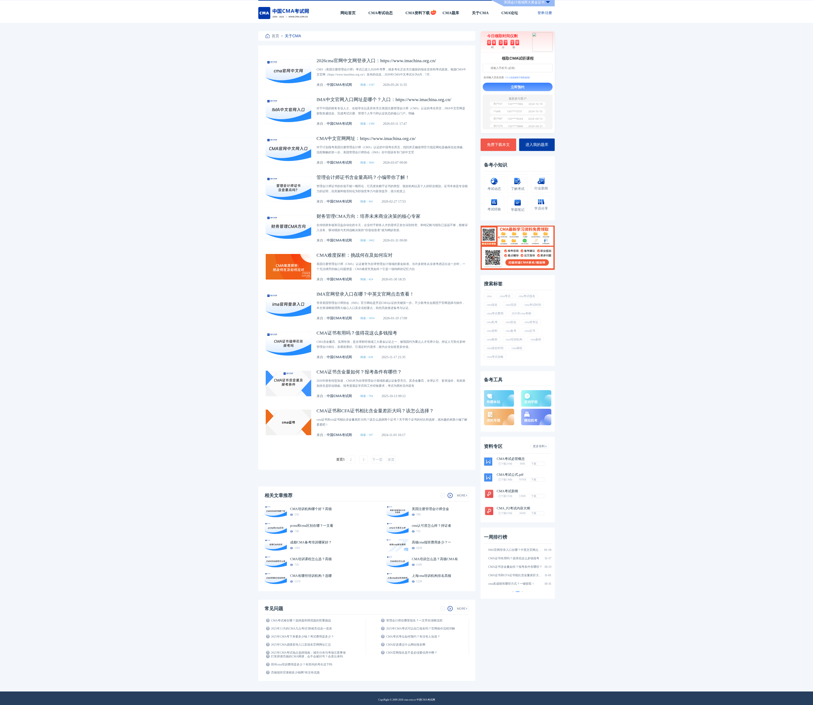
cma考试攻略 (495, 356)
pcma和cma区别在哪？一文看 (311, 525)
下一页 (377, 459)
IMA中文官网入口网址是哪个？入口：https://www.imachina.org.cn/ (384, 99)
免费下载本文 (498, 145)
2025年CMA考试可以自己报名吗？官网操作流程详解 (420, 628)
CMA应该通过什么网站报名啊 (405, 644)
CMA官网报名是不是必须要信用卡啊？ (411, 652)
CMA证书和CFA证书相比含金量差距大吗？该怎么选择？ (375, 410)
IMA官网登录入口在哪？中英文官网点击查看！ (365, 294)
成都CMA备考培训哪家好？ (311, 542)
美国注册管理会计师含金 (430, 509)
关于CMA (480, 13)
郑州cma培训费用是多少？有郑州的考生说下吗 (301, 664)
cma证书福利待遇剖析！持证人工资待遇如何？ (515, 575)
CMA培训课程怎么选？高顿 (311, 559)
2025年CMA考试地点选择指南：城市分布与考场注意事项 (308, 652)
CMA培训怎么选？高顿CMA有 (435, 559)
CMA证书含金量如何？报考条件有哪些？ (359, 371)
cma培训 (511, 304)
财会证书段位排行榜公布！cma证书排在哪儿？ (515, 583)
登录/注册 (545, 13)
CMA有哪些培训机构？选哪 (311, 575)
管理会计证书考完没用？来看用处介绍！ (515, 558)
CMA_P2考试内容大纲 (513, 508)
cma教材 (492, 339)
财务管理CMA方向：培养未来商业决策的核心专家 (368, 216)
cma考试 (505, 296)
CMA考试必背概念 (511, 459)
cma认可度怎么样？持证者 (431, 525)
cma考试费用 (495, 313)
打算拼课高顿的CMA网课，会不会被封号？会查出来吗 (307, 656)
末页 (391, 459)
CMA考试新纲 (507, 491)
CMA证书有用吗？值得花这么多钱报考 (357, 333)
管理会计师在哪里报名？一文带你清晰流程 (414, 620)
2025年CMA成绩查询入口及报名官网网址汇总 (301, 644)
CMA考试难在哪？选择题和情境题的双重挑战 (301, 620)
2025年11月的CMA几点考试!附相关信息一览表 (301, 628)
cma (489, 296)
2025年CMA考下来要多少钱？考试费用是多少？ (302, 636)
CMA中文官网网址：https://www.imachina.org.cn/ (366, 138)
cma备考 (511, 330)
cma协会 (511, 322)
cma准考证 (531, 322)
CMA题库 (450, 13)
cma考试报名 (526, 296)
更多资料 (539, 446)
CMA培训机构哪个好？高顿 (311, 509)
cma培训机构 (514, 339)
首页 (275, 36)
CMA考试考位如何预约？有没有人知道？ (413, 636)
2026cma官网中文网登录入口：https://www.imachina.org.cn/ (376, 60)
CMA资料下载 (417, 13)
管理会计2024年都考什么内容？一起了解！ (515, 566)
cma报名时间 (495, 348)
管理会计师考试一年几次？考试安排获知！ (515, 549)
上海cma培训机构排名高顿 (431, 575)
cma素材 (535, 339)
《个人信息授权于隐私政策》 (517, 77)
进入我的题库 (536, 145)
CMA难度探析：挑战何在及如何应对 (355, 255)
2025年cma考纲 (521, 313)
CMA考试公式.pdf (510, 474)
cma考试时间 (532, 304)
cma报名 (492, 304)
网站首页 (348, 13)
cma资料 (492, 330)
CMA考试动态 (380, 13)
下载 (533, 463)
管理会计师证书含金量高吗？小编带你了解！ (363, 177)
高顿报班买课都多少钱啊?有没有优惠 (295, 672)
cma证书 (529, 330)
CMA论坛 (509, 13)
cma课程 (517, 348)
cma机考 (492, 322)
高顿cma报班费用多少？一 (431, 542)
